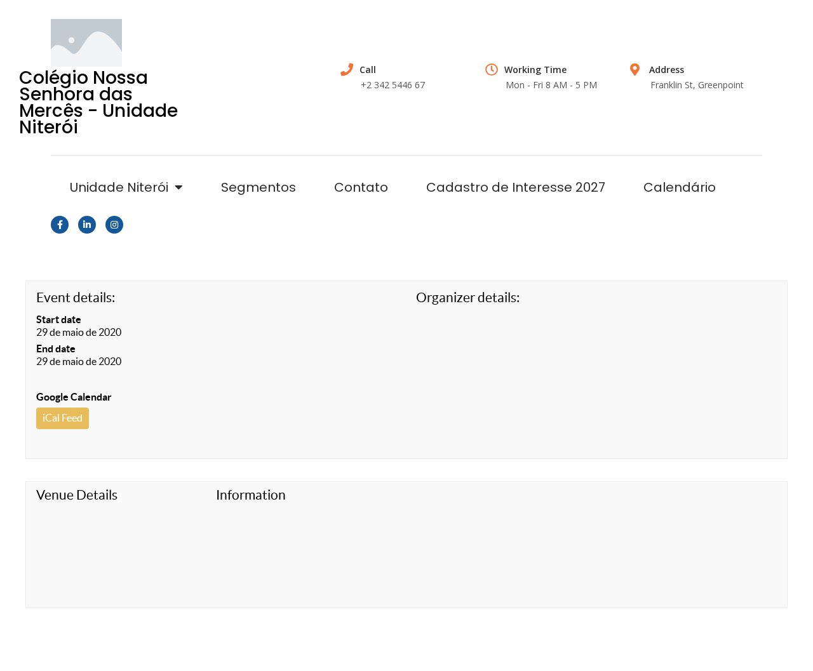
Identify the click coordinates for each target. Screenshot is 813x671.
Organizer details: (468, 297)
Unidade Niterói (119, 187)
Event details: (75, 297)
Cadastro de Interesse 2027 (515, 187)
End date (56, 348)
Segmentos (258, 187)
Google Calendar (74, 396)
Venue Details (77, 495)
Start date (58, 319)
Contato (361, 187)
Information (251, 495)
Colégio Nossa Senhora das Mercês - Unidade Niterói (98, 102)
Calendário (679, 187)
